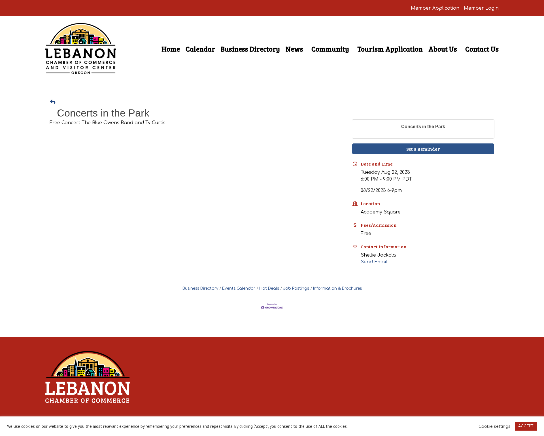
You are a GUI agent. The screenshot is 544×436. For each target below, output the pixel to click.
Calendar (200, 49)
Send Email (374, 261)
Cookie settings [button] (495, 426)
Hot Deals (269, 288)
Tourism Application (390, 49)
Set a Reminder (423, 149)
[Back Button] (52, 102)
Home (171, 49)
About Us (442, 49)
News (294, 49)
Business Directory (250, 49)
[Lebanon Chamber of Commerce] (80, 64)
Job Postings (296, 288)
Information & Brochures (337, 288)
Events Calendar (238, 288)
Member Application (435, 8)
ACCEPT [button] (526, 426)
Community (330, 49)
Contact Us (482, 49)
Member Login (481, 8)
